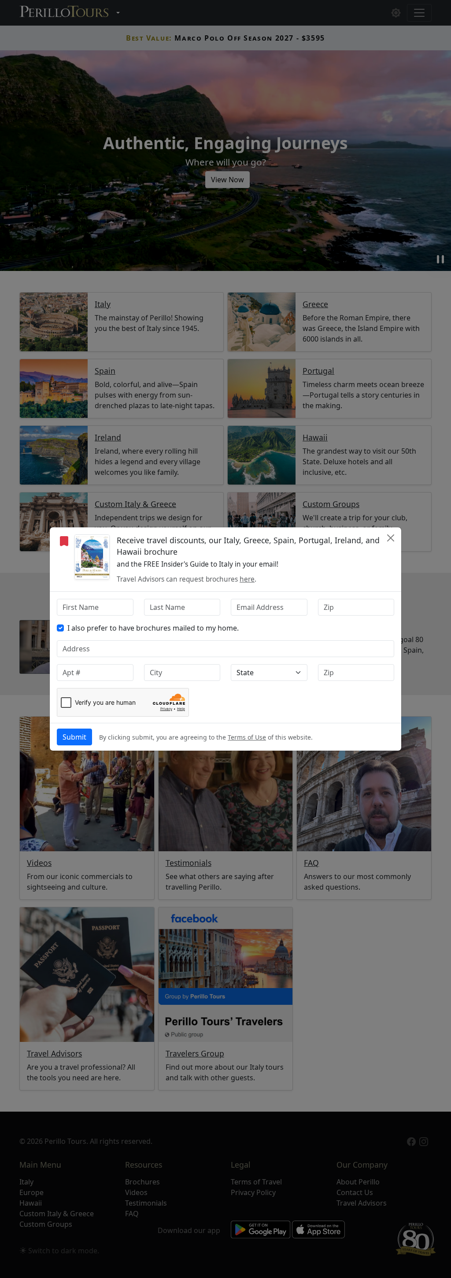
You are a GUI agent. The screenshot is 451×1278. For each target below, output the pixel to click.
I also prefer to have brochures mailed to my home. (153, 628)
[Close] (391, 538)
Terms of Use (247, 737)
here (247, 579)
